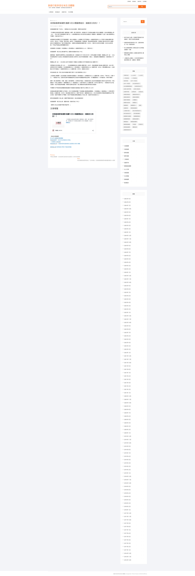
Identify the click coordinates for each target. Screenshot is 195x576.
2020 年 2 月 (127, 429)
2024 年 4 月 (127, 262)
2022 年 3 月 (127, 346)
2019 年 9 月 (127, 446)
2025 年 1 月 (127, 232)
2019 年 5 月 (127, 459)
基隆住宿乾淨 (127, 97)
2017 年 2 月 (127, 546)
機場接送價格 (134, 121)
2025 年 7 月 (127, 219)
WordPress (144, 573)
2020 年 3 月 (127, 426)
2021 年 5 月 (127, 379)
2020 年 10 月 (127, 403)
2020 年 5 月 (127, 419)
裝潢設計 (134, 1)
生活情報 (144, 1)
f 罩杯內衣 (126, 75)
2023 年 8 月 (127, 289)
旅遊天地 (139, 1)
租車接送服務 (127, 127)
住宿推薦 (126, 146)
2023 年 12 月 (127, 275)
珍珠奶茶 (141, 124)
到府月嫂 (126, 80)
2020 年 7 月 (127, 413)
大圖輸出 (135, 99)
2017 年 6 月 (127, 533)
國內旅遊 (126, 152)
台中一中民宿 (127, 83)
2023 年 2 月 (127, 309)
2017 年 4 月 (127, 540)
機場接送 (126, 121)
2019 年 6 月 (127, 456)
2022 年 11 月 (127, 319)
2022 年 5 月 (127, 339)
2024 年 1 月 (127, 272)
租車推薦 (126, 179)
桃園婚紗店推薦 (127, 116)
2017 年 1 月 (127, 550)
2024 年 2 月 (127, 269)
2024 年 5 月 (127, 259)
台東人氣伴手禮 (127, 89)
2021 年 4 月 (127, 382)
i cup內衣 (141, 75)
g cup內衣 (133, 75)
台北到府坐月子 (136, 83)
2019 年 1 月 (127, 473)
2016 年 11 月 (127, 556)
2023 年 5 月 (127, 299)
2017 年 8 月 (127, 526)
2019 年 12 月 (127, 436)
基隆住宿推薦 (136, 97)
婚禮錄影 (126, 105)
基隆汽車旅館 (127, 99)
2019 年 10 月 (127, 443)
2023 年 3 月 (127, 306)
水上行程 (126, 169)
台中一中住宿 (134, 80)
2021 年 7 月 (127, 372)
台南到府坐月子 (138, 86)
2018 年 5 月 (127, 496)
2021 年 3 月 (127, 386)
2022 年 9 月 (127, 326)
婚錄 (140, 105)
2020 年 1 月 (127, 433)
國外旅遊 (126, 156)
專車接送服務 (134, 108)
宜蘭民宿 (126, 108)
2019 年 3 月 (127, 466)
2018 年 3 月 (127, 503)
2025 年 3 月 (127, 229)
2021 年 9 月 (127, 366)
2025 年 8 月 (127, 215)
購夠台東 (135, 127)
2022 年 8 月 (127, 329)
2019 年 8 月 (127, 449)
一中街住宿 (126, 78)
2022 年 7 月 (127, 332)
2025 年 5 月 (127, 225)
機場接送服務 (127, 166)
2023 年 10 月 (127, 282)
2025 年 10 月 (127, 209)
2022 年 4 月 (127, 342)
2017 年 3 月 (127, 543)
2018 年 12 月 (127, 476)
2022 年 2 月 (127, 349)
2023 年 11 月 (127, 279)
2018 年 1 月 (127, 510)
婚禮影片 (135, 102)
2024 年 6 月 (127, 255)
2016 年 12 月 (127, 553)
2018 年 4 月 (127, 500)
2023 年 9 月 (127, 285)
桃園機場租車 (127, 119)
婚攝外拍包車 (127, 102)
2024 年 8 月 (127, 249)
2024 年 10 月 (127, 242)
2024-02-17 (54, 20)
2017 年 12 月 (127, 513)
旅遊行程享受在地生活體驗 (61, 5)
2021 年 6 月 (127, 376)
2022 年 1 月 (127, 352)
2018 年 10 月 (127, 483)
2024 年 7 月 (127, 252)
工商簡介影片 (127, 110)
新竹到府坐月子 (127, 113)
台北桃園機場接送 (128, 86)
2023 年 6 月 (127, 295)
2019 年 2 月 (127, 469)
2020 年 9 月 (127, 406)
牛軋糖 (134, 124)
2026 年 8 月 (127, 202)
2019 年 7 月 (127, 453)
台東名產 (134, 91)
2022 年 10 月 (127, 322)
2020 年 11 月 (127, 399)
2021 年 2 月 (127, 389)
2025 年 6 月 (127, 222)
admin (55, 26)
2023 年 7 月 (127, 292)
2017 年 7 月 (127, 530)
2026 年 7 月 (127, 205)
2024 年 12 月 (127, 235)
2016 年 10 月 (127, 560)
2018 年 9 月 (127, 486)
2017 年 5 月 (127, 536)
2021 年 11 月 (127, 359)
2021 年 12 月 (127, 356)
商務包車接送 (127, 94)
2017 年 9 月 (127, 523)
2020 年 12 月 (127, 396)
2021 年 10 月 (127, 362)
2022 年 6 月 (127, 336)
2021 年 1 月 (127, 392)
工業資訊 (129, 1)
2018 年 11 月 (127, 479)
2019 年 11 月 (127, 439)
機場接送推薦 (127, 124)
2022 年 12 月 (127, 316)
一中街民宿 (134, 78)
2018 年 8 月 (127, 489)
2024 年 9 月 (127, 245)
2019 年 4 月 (127, 463)
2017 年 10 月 (127, 520)
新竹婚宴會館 (137, 113)
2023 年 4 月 (127, 302)
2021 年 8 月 (127, 369)
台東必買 (141, 91)
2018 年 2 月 (127, 506)
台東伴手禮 (126, 91)
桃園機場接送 (137, 116)
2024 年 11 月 (127, 239)
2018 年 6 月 (127, 493)
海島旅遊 (126, 172)
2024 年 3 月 (127, 265)
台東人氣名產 (137, 89)
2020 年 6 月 (127, 416)
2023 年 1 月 (127, 312)
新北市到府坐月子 (137, 110)
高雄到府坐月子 (127, 129)
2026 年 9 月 (127, 198)
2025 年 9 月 (127, 212)
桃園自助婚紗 (136, 119)
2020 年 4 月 (127, 423)
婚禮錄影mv (133, 105)
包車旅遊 (126, 149)
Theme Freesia (135, 573)
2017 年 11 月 (127, 516)
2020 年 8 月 (127, 409)
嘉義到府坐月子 (136, 94)
